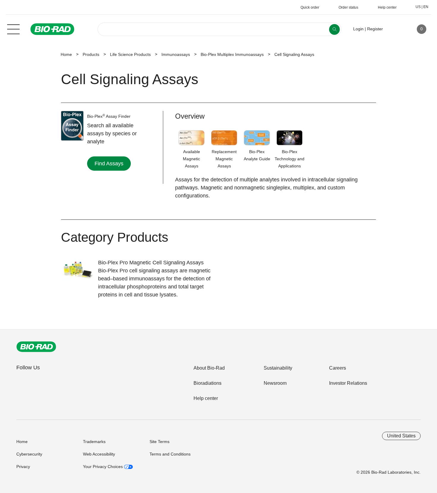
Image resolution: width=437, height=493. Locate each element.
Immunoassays (175, 54)
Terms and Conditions (170, 454)
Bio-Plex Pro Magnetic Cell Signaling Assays (151, 263)
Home (66, 54)
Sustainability (278, 367)
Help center (206, 398)
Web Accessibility (99, 454)
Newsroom (275, 383)
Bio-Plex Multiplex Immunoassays (232, 54)
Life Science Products (130, 54)
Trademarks (94, 441)
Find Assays (109, 164)
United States (401, 435)
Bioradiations (207, 383)
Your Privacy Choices (103, 466)
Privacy (23, 466)
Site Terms (159, 441)
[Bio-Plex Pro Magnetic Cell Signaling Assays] (79, 273)
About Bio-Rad (209, 367)
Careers (337, 367)
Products (91, 54)
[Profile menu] (396, 29)
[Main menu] (13, 28)
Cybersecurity (29, 454)
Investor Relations (348, 383)
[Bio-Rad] (36, 346)
